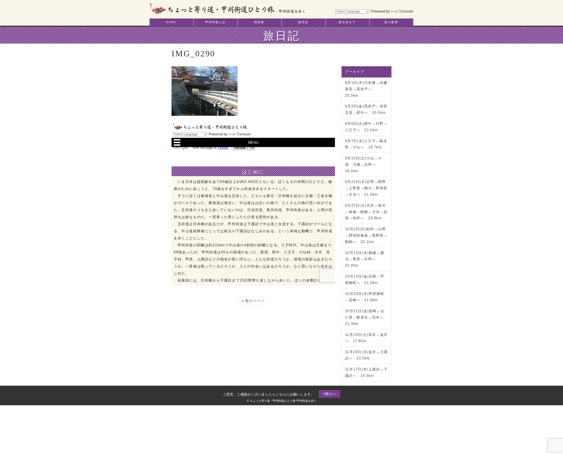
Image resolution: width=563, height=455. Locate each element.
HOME (171, 22)
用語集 (259, 22)
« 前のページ (253, 301)
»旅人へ (329, 394)
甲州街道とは (215, 22)
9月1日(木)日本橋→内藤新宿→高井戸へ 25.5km (366, 89)
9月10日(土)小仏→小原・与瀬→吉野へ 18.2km (363, 164)
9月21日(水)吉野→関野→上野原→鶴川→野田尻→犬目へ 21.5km (366, 188)
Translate (406, 11)
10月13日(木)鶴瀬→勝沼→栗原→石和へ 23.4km (364, 259)
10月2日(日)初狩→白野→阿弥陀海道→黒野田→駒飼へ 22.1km (366, 235)
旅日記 (303, 22)
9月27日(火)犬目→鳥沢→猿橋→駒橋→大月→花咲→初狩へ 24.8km (366, 212)
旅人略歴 (391, 22)
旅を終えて (347, 22)
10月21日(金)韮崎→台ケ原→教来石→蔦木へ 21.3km (366, 317)
